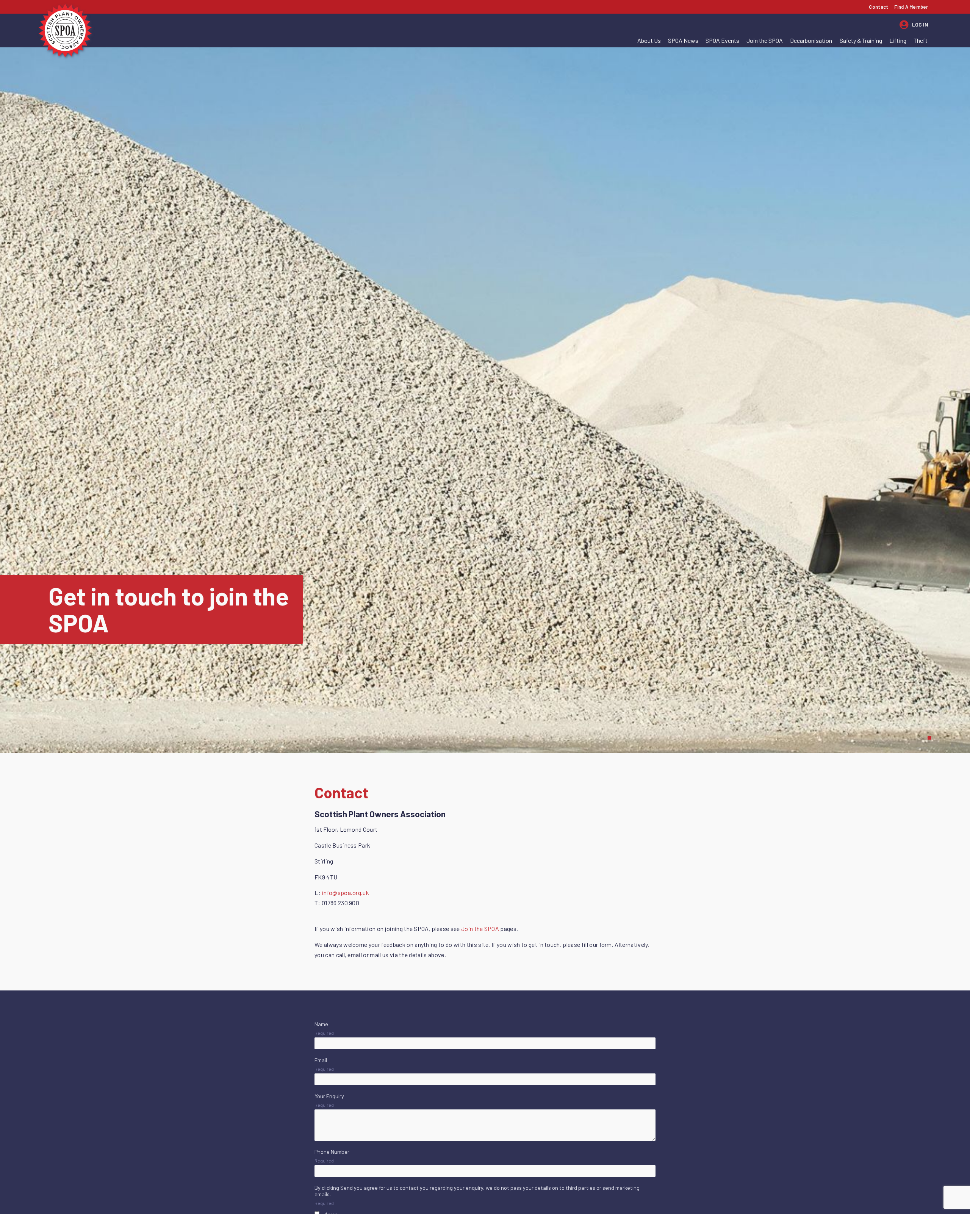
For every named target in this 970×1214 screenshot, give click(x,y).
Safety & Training (861, 40)
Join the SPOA (764, 40)
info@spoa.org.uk (346, 892)
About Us (649, 40)
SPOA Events (722, 40)
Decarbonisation (811, 40)
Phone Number (331, 1151)
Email (320, 1060)
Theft (921, 40)
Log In (920, 24)
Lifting (897, 40)
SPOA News (683, 40)
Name (321, 1024)
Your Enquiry (329, 1096)
